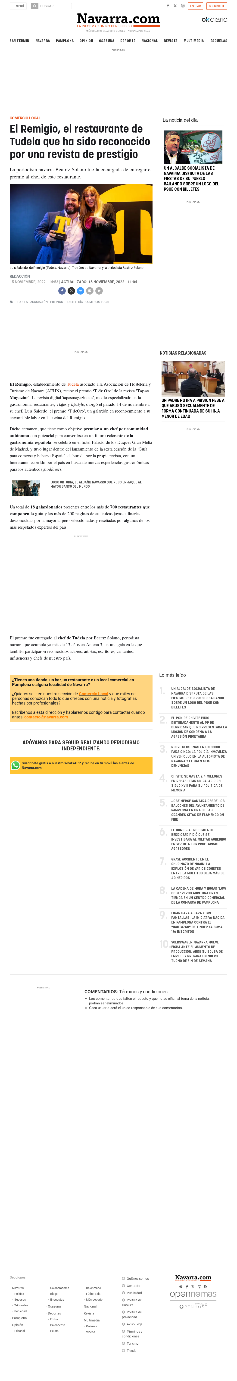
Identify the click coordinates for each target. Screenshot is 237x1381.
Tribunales (21, 1305)
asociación (39, 302)
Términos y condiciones (143, 991)
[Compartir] (62, 290)
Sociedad (20, 1311)
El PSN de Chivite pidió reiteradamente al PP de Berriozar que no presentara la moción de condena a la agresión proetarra (199, 727)
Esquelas (219, 40)
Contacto (133, 1286)
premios (56, 302)
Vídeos (90, 1332)
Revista (171, 40)
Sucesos (20, 1299)
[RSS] (205, 1287)
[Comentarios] (99, 290)
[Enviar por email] (90, 290)
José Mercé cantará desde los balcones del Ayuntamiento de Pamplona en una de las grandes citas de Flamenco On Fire (198, 810)
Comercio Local (93, 693)
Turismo (132, 1344)
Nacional (150, 40)
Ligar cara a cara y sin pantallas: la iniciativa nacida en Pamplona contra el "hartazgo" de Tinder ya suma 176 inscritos (198, 922)
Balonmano (93, 1288)
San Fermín (19, 40)
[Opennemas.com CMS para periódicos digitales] (193, 1299)
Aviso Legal (135, 1324)
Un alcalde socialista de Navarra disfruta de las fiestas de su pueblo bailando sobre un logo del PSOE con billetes (191, 179)
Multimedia (194, 40)
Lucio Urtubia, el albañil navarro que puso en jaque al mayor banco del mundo (95, 484)
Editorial (19, 1331)
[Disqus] (154, 1077)
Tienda (132, 1351)
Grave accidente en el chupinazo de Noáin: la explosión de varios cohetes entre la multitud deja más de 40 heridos (198, 869)
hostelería (74, 302)
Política (19, 1293)
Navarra (43, 40)
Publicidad (134, 1293)
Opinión (86, 40)
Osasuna (107, 40)
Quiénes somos (138, 1279)
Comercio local (97, 302)
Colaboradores (59, 1288)
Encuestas (57, 1299)
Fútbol (54, 1319)
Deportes (54, 1313)
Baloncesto (57, 1325)
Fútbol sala (93, 1293)
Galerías (91, 1326)
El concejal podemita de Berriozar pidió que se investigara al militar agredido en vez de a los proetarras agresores (198, 840)
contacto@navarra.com (46, 716)
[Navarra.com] (118, 19)
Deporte (128, 40)
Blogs (54, 1293)
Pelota (54, 1331)
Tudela (22, 302)
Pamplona (65, 40)
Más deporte (94, 1299)
